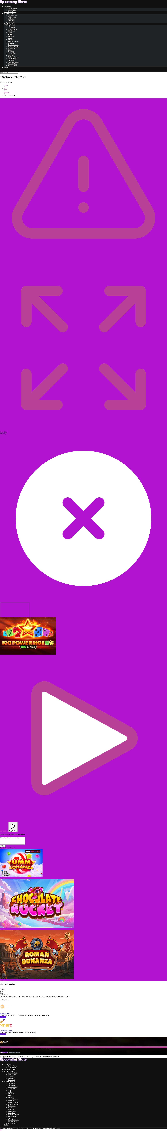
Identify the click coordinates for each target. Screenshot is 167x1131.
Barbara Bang (12, 48)
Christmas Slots (12, 15)
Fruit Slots (11, 19)
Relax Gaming (12, 65)
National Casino (5, 1013)
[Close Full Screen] (83, 601)
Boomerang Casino (6, 1030)
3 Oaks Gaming (12, 29)
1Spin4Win (11, 26)
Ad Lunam (11, 36)
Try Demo (3, 878)
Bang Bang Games (13, 46)
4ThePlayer (11, 31)
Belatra (10, 50)
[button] (28, 636)
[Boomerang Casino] (6, 1029)
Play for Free (13, 831)
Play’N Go (11, 60)
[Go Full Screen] (83, 430)
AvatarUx (11, 43)
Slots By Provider (9, 24)
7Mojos (10, 32)
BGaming (11, 52)
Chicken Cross (12, 8)
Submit (3, 846)
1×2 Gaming (11, 27)
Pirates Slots (11, 22)
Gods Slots (11, 20)
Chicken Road (12, 10)
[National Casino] (6, 1012)
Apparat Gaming (13, 41)
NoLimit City (12, 59)
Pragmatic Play (12, 64)
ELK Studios (12, 53)
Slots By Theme (9, 13)
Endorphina (11, 55)
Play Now (3, 1017)
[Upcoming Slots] (13, 3)
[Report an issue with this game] (83, 264)
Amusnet (10, 39)
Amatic (10, 38)
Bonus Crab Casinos (10, 12)
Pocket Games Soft (13, 62)
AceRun (10, 34)
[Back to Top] (1, 1130)
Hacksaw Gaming (13, 57)
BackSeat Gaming (13, 45)
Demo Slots (7, 6)
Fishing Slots (12, 17)
